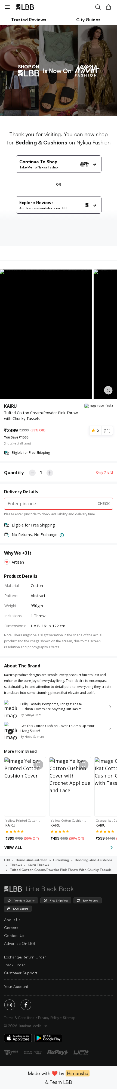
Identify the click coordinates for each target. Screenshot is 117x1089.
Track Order (14, 965)
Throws (16, 865)
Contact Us (14, 935)
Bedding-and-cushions (93, 860)
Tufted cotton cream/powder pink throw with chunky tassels (61, 870)
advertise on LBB (19, 943)
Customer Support (20, 972)
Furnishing (61, 860)
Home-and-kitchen (31, 860)
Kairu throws (38, 865)
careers (11, 927)
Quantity (14, 473)
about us (12, 919)
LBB (7, 860)
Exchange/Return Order (25, 957)
